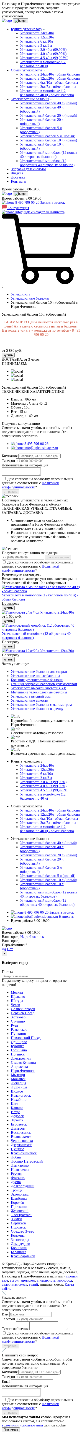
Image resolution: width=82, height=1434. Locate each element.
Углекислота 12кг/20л (37, 37)
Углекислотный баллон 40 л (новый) (48, 103)
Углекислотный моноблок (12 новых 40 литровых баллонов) (48, 155)
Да (4, 949)
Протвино (19, 1207)
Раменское (19, 1029)
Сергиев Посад (22, 1013)
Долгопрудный (22, 1186)
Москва (17, 992)
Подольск (18, 1227)
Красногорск (21, 1095)
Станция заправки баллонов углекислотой (44, 684)
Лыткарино (20, 1165)
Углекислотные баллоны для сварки (39, 672)
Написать (57, 212)
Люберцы (18, 1083)
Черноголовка (22, 1141)
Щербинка (19, 1198)
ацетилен (27, 1280)
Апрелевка (19, 1067)
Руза (14, 1025)
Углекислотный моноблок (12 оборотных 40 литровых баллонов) (47, 163)
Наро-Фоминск (32, 937)
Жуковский (19, 1211)
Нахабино (18, 1099)
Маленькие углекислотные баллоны (39, 692)
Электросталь (21, 1215)
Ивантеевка (20, 1170)
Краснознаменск (24, 1153)
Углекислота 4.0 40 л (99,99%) (43, 54)
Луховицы (19, 1087)
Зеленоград (19, 1194)
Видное (17, 1091)
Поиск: (7, 972)
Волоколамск (21, 1137)
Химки (16, 1219)
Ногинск (18, 1054)
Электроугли (21, 1058)
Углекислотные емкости (29, 700)
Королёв (17, 1202)
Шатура (17, 1001)
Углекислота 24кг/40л (37, 33)
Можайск (18, 1079)
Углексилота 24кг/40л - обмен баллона (50, 74)
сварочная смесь (14, 1284)
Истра (15, 1112)
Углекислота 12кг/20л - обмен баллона (50, 78)
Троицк (17, 1190)
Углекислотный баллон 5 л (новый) (47, 136)
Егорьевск (19, 1124)
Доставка (18, 177)
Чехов (15, 1005)
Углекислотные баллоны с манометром (41, 704)
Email (6, 1381)
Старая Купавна (23, 1062)
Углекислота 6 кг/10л (36, 41)
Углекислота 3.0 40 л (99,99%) (43, 49)
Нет (10, 949)
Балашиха (18, 1252)
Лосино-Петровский (27, 1161)
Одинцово (19, 1042)
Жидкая (17, 173)
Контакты (18, 181)
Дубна (16, 1182)
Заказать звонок (52, 202)
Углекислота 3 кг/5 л (36, 45)
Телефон (9, 461)
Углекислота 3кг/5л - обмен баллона (48, 87)
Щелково (18, 996)
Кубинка (17, 1046)
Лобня (16, 1157)
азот (5, 1280)
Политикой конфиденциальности (30, 485)
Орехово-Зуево (22, 1231)
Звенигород (20, 1240)
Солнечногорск (23, 1009)
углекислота (46, 1280)
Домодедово (20, 1244)
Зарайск (17, 1120)
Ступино (18, 1021)
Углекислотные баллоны (30, 298)
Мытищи (18, 1075)
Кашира (17, 1108)
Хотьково (18, 1017)
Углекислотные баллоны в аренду (37, 709)
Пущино (17, 1149)
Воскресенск (21, 1132)
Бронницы (19, 1248)
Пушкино (18, 1034)
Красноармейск (23, 1256)
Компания (10, 456)
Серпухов (18, 1223)
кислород (64, 1280)
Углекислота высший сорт (31, 696)
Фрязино (18, 1178)
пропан (72, 1276)
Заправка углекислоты (28, 169)
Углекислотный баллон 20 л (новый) (48, 115)
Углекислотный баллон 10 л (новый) (48, 140)
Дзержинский (21, 1145)
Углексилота (20, 294)
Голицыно (19, 1050)
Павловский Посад (26, 1038)
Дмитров (18, 1128)
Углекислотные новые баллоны (35, 676)
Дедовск (17, 1116)
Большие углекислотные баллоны (37, 680)
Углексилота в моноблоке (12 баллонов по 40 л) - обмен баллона (47, 93)
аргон (14, 1280)
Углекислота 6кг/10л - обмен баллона (49, 82)
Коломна (18, 1235)
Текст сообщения (15, 1329)
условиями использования (22, 1425)
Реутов (16, 1174)
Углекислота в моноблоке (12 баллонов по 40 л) (43, 64)
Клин (15, 1104)
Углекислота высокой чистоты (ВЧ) (38, 688)
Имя (5, 1314)
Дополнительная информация (25, 465)
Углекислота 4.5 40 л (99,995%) (44, 58)
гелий (33, 1284)
